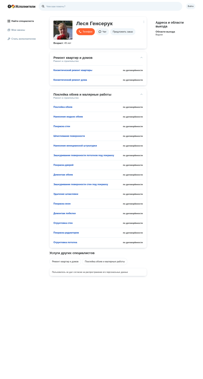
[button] (85, 31)
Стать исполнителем (23, 38)
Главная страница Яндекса (9, 6)
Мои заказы (18, 30)
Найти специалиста (22, 21)
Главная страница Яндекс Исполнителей (22, 6)
